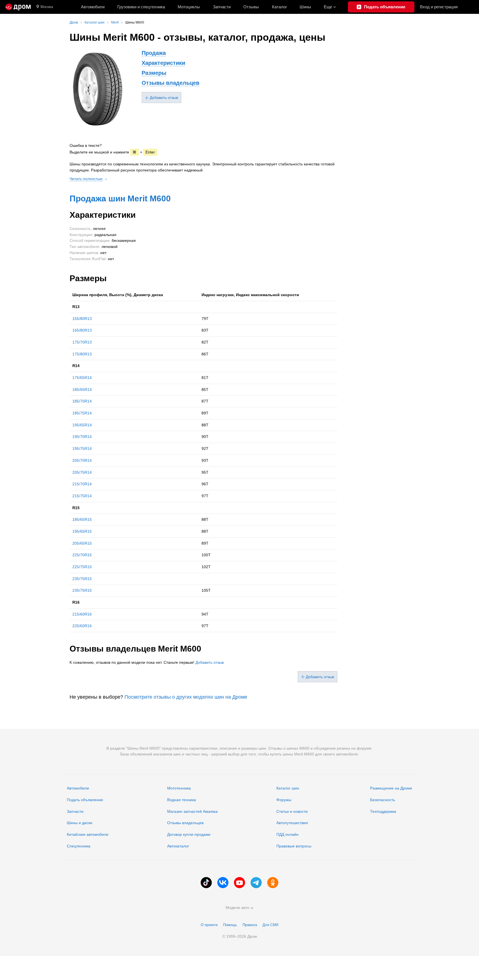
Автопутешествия (292, 823)
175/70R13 (82, 342)
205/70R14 (82, 460)
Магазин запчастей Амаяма (192, 811)
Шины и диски (79, 823)
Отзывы (251, 6)
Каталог (279, 6)
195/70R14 (82, 436)
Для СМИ (270, 925)
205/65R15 (82, 543)
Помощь (230, 925)
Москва (46, 7)
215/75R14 (82, 496)
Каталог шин (287, 788)
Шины (305, 6)
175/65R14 (82, 377)
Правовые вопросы (293, 846)
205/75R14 (82, 472)
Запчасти (222, 6)
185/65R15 (82, 519)
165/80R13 (82, 330)
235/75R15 (82, 578)
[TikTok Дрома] (206, 882)
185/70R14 (82, 401)
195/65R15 (82, 531)
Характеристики (163, 63)
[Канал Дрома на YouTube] (239, 882)
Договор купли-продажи (188, 834)
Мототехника (179, 788)
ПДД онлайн (287, 834)
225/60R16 (82, 626)
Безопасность (382, 800)
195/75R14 (82, 448)
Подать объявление (85, 800)
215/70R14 (82, 484)
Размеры (154, 73)
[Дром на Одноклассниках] (272, 882)
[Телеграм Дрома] (256, 882)
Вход (439, 6)
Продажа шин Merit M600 (120, 198)
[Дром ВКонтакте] (222, 882)
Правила (250, 925)
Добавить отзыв (209, 662)
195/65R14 (82, 425)
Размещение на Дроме (391, 788)
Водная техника (181, 800)
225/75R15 (82, 567)
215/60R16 (82, 614)
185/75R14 (82, 413)
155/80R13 (82, 318)
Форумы (283, 800)
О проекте (209, 925)
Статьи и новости (292, 811)
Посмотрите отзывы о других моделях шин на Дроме (185, 697)
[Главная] (18, 7)
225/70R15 (82, 555)
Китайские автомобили (87, 834)
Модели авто (237, 907)
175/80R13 (82, 354)
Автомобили (93, 6)
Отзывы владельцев (170, 83)
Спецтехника (78, 846)
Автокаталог (178, 846)
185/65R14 (82, 389)
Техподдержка (383, 811)
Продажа (154, 53)
